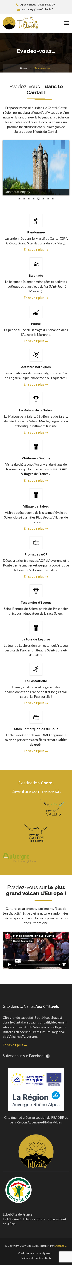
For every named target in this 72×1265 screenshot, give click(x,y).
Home (23, 68)
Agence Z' (61, 1245)
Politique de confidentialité (36, 1258)
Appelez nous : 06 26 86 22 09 (37, 4)
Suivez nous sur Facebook (24, 1055)
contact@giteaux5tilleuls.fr (38, 9)
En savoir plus (13, 1045)
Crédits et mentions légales (34, 1253)
